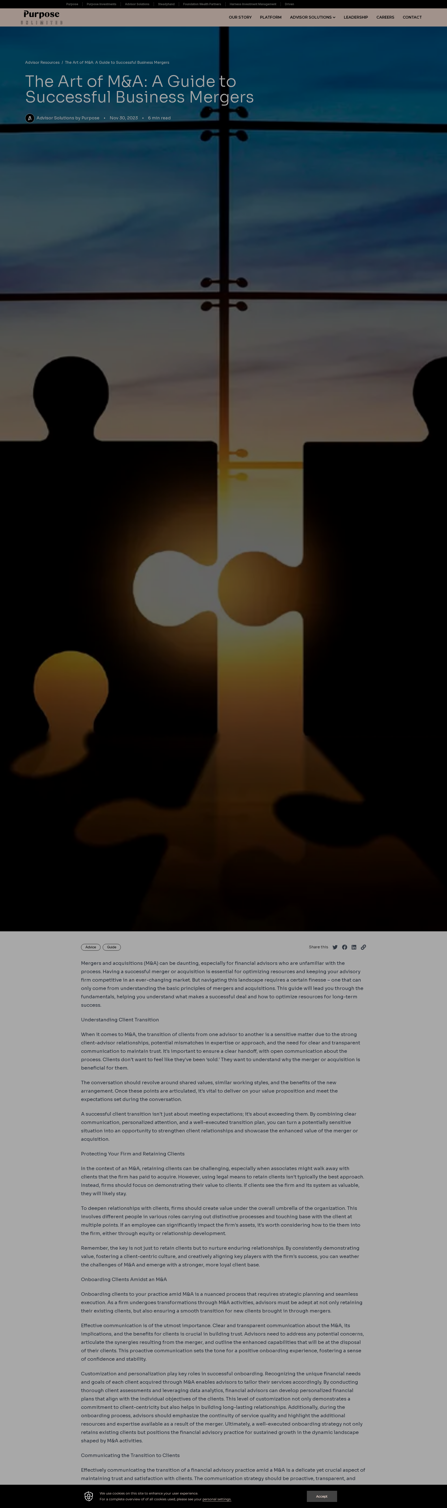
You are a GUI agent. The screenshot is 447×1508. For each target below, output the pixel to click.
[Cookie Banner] (223, 1496)
